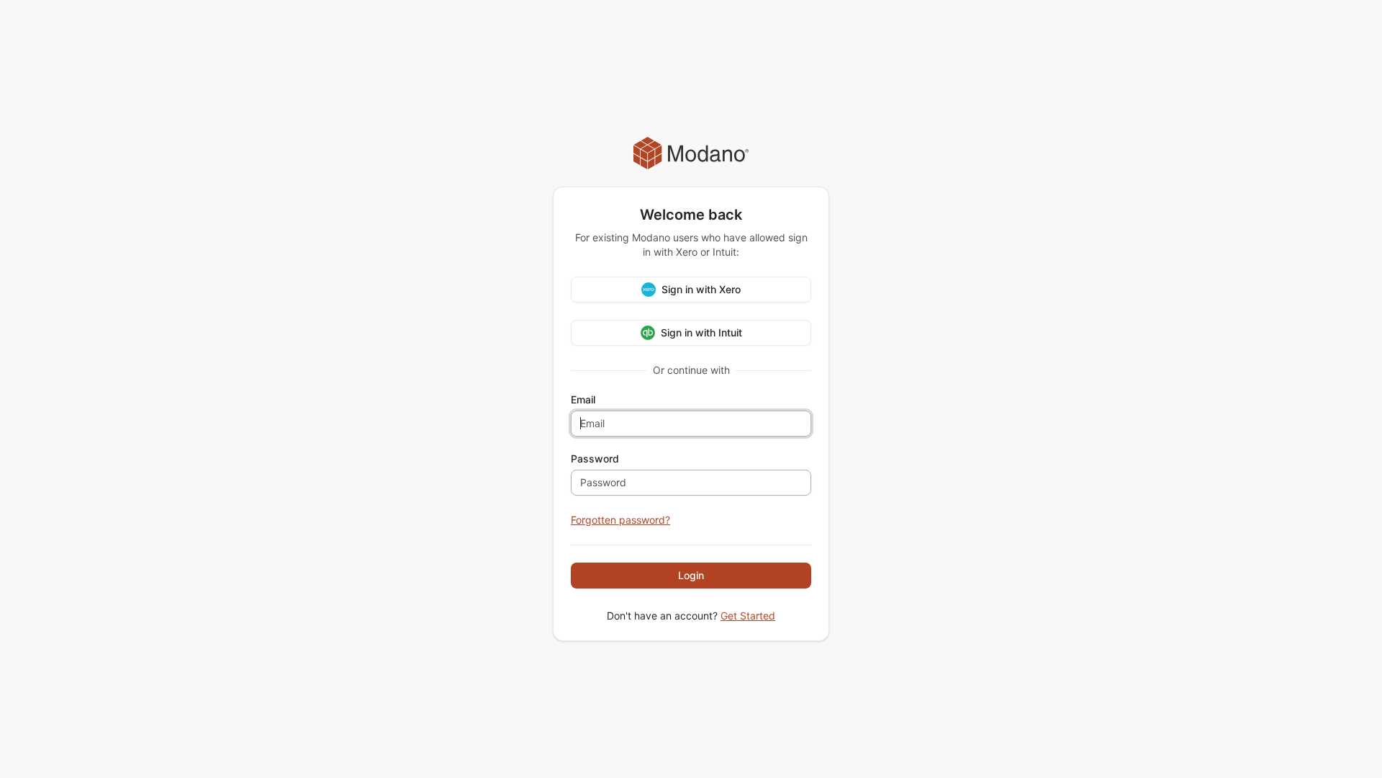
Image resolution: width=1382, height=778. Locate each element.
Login (691, 575)
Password (595, 459)
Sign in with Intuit (701, 332)
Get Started (748, 615)
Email (583, 400)
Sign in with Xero (701, 289)
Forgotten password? (620, 520)
